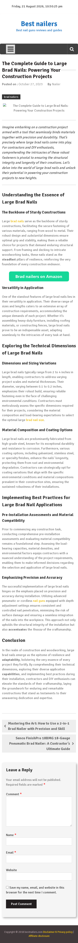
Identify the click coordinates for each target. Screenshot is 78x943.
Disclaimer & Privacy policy (58, 932)
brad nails (17, 221)
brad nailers (11, 97)
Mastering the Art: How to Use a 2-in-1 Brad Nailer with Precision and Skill (38, 726)
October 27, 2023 (31, 84)
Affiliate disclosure (39, 936)
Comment (14, 794)
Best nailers (39, 24)
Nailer (56, 84)
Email (11, 853)
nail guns (39, 601)
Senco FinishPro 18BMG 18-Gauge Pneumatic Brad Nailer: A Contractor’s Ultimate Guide (39, 743)
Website (11, 870)
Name (11, 835)
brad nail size (35, 420)
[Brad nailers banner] (39, 276)
